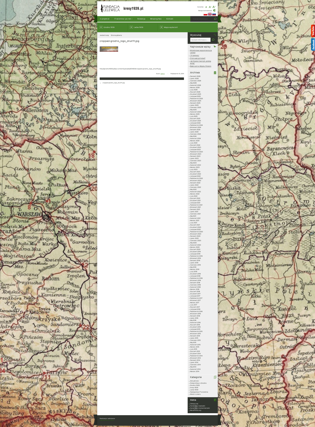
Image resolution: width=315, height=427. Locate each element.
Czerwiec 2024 (195, 134)
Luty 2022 (193, 196)
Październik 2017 (196, 298)
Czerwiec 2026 (195, 81)
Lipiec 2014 (194, 362)
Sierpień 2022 (195, 183)
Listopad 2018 (195, 276)
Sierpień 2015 (195, 336)
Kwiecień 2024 (195, 138)
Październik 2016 (196, 311)
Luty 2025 (193, 116)
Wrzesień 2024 (195, 127)
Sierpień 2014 (195, 360)
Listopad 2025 (195, 96)
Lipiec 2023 (194, 158)
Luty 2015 (193, 349)
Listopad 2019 (195, 254)
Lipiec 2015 (194, 338)
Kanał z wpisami (197, 406)
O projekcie (105, 19)
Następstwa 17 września (199, 392)
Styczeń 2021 (195, 225)
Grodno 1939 (109, 27)
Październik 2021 (196, 205)
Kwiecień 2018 (195, 287)
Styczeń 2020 (195, 249)
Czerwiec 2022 (195, 187)
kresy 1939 (194, 387)
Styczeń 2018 (195, 291)
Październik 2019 (196, 256)
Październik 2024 (196, 125)
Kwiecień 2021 (195, 218)
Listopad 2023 (195, 149)
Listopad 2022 (195, 176)
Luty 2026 (193, 90)
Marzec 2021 (194, 220)
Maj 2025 (193, 110)
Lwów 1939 (138, 27)
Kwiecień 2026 (195, 85)
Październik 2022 (196, 178)
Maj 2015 (193, 342)
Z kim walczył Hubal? (197, 58)
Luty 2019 (193, 271)
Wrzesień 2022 (195, 180)
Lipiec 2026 (194, 78)
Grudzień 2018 (195, 274)
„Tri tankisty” (194, 55)
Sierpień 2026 (195, 76)
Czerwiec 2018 (195, 285)
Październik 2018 (196, 278)
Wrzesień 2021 (195, 207)
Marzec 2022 (194, 194)
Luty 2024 (193, 143)
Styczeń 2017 (195, 307)
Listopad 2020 (195, 229)
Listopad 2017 (195, 296)
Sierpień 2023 (195, 156)
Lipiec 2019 (194, 263)
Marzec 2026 (195, 87)
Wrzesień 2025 (195, 101)
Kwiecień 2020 (195, 245)
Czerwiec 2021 (195, 214)
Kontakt (169, 19)
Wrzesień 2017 (195, 300)
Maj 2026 (193, 83)
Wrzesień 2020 (195, 234)
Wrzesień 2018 (195, 280)
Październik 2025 (196, 98)
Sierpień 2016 (195, 316)
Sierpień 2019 (195, 260)
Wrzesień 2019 (195, 258)
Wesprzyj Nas (156, 19)
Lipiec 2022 (194, 185)
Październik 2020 (196, 232)
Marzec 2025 (195, 114)
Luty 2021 (193, 223)
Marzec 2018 (194, 289)
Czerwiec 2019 (195, 265)
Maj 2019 (193, 267)
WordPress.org (195, 410)
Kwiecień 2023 (195, 165)
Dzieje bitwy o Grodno (198, 383)
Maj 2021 (193, 216)
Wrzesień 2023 (195, 154)
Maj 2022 (193, 189)
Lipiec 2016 (194, 318)
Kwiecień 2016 (195, 322)
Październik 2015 (196, 331)
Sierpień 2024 (195, 130)
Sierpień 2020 (195, 236)
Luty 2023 (193, 169)
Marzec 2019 (194, 269)
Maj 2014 (193, 367)
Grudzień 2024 (195, 121)
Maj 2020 (193, 243)
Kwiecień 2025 (195, 112)
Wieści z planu (195, 394)
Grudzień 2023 (195, 147)
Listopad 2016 (195, 309)
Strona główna (116, 35)
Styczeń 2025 (195, 118)
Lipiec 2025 (194, 105)
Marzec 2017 (194, 303)
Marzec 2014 (194, 371)
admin (163, 73)
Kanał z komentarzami (200, 408)
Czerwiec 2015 (195, 340)
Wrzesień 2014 (195, 358)
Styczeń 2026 (195, 92)
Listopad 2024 (195, 123)
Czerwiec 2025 (195, 107)
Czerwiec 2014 (195, 365)
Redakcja (141, 19)
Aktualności (194, 381)
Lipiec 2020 (194, 238)
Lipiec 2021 (194, 212)
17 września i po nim (122, 19)
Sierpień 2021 (195, 209)
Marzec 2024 (194, 141)
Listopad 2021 (195, 203)
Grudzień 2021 (195, 200)
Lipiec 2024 (194, 132)
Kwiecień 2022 (195, 192)
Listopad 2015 (195, 329)
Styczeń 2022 (195, 198)
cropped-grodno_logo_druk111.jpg (113, 83)
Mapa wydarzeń (171, 27)
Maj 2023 (193, 163)
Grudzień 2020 (195, 227)
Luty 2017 (193, 305)
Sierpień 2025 (195, 103)
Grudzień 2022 (195, 174)
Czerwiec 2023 (195, 161)
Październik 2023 (196, 152)
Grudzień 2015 (195, 327)
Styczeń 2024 (195, 145)
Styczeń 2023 (195, 172)
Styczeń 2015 (195, 351)
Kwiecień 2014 (195, 369)
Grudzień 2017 (195, 294)
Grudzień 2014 (195, 353)
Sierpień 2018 (195, 283)
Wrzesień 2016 (195, 314)
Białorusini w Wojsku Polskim (200, 66)
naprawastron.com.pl (107, 420)
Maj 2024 (193, 136)
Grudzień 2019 (195, 252)
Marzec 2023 (195, 167)
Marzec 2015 (194, 347)
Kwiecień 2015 (195, 345)
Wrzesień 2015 (195, 334)
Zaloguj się (194, 404)
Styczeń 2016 (195, 325)
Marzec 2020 (195, 247)
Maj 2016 (193, 320)
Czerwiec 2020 (195, 240)
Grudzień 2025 (195, 94)
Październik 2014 (196, 356)
